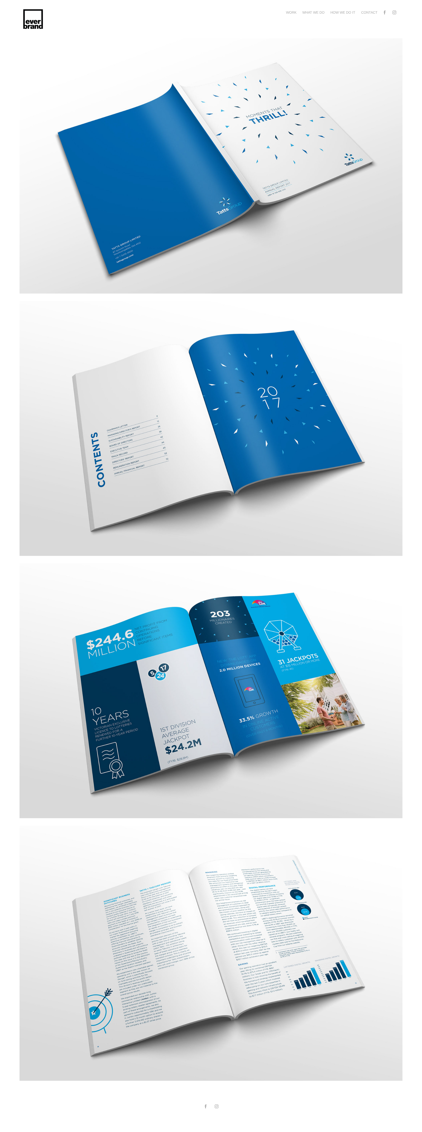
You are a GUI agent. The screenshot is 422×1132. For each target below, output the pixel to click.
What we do (313, 12)
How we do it (342, 12)
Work (291, 12)
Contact (369, 12)
